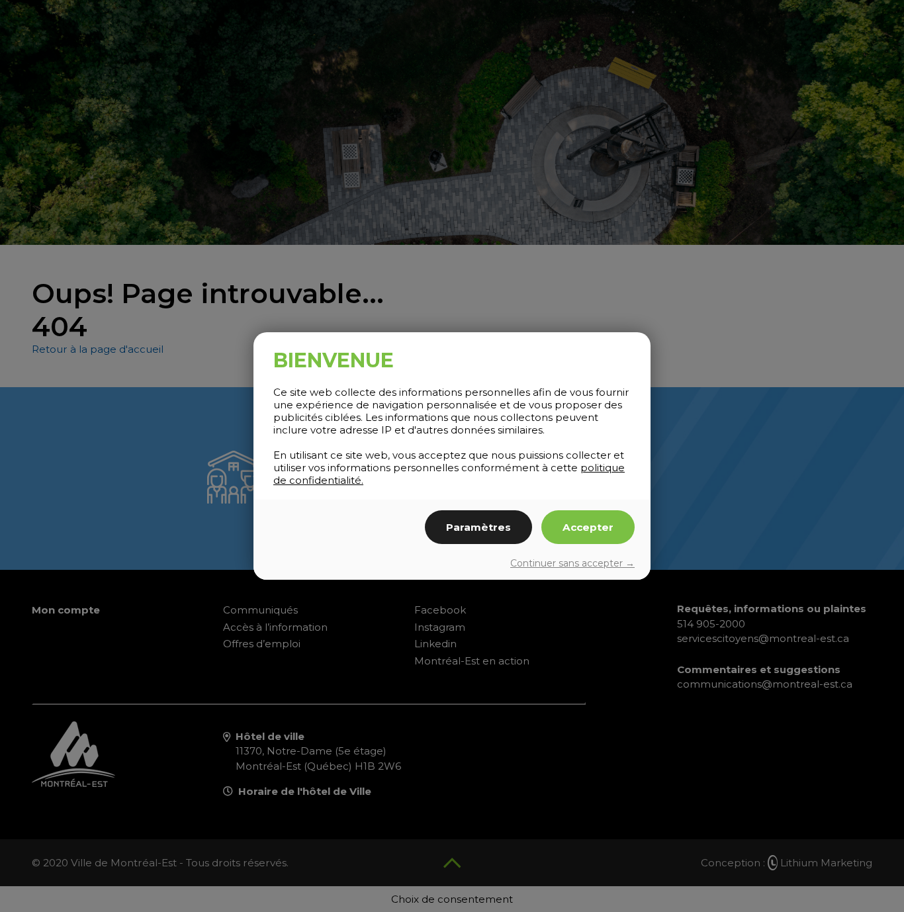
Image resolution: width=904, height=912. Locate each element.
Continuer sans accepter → (572, 563)
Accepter (588, 527)
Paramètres (478, 527)
